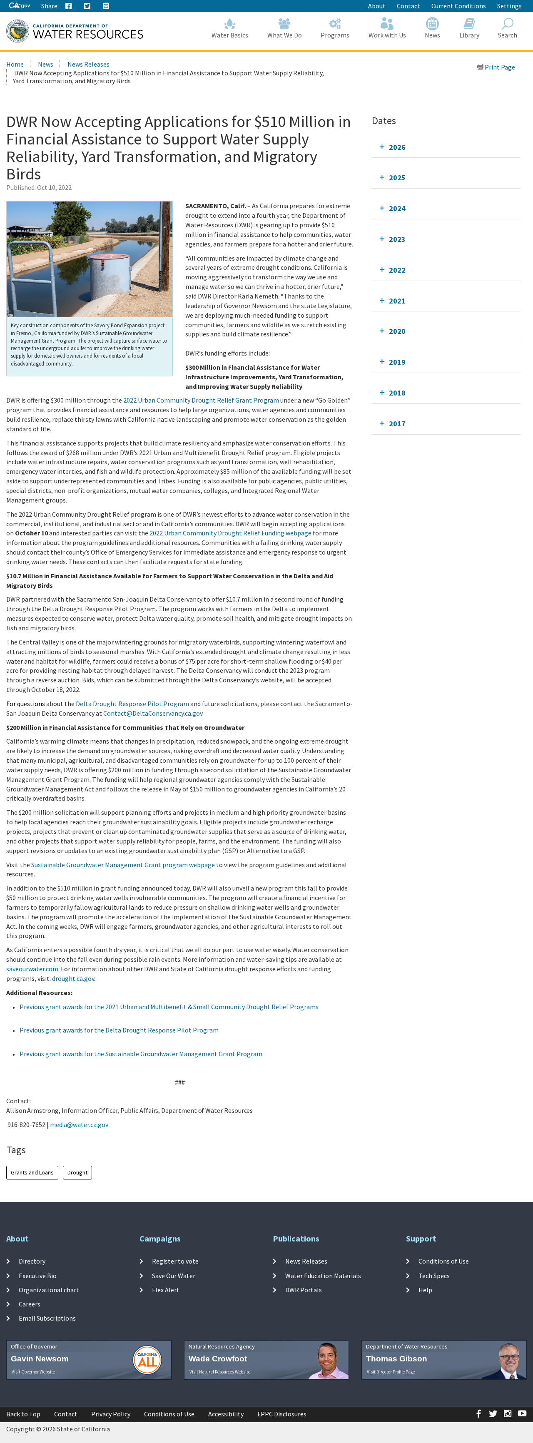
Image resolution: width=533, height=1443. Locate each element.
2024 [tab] (397, 208)
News (432, 35)
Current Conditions (458, 6)
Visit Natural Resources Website (219, 1372)
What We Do (284, 35)
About (377, 6)
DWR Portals (303, 1290)
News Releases (88, 64)
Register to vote (175, 1261)
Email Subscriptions (47, 1318)
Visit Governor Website (33, 1372)
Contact (408, 6)
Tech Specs (434, 1275)
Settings (509, 6)
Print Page (499, 67)
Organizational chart (49, 1290)
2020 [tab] (397, 331)
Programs (335, 35)
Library (469, 35)
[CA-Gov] (19, 6)
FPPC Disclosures (281, 1414)
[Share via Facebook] (68, 6)
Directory (32, 1261)
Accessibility (226, 1414)
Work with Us (387, 35)
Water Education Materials (323, 1275)
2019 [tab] (397, 362)
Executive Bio (38, 1275)
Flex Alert (165, 1290)
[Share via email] (106, 6)
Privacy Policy (110, 1414)
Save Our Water (173, 1275)
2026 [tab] (397, 147)
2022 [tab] (397, 270)
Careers (29, 1304)
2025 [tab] (397, 177)
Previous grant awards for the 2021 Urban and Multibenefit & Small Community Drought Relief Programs (169, 1007)
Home (15, 64)
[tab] (446, 147)
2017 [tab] (397, 423)
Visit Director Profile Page (391, 1372)
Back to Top (23, 1414)
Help (425, 1290)
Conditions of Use (443, 1261)
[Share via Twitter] (87, 6)
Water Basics (230, 35)
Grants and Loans (32, 1172)
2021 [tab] (397, 301)
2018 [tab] (397, 393)
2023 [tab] (397, 239)
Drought (77, 1172)
